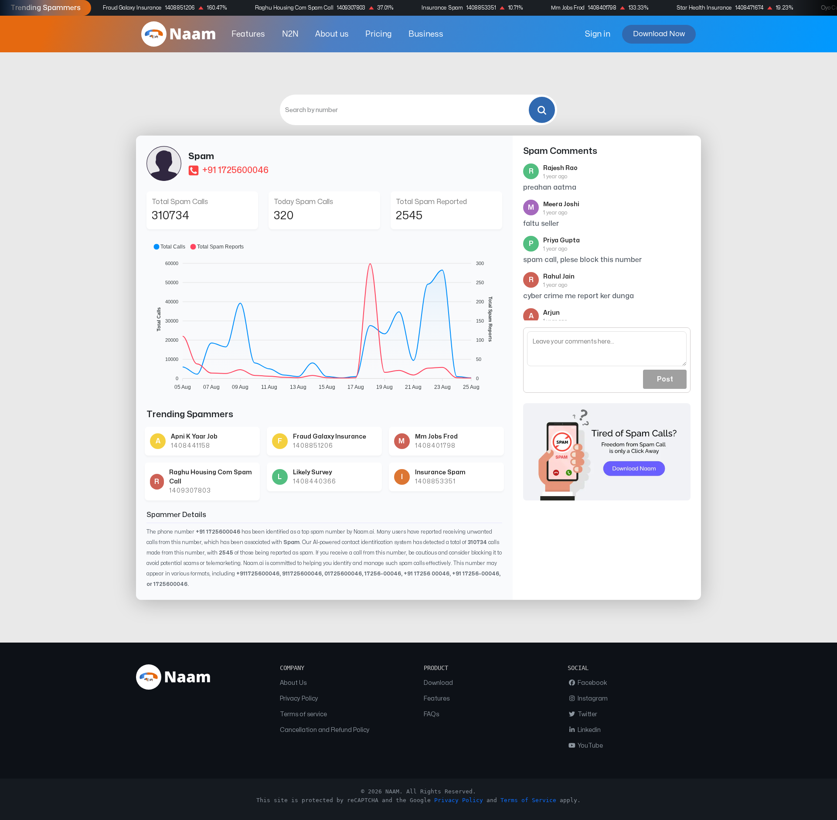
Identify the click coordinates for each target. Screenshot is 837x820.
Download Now (659, 33)
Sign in (597, 34)
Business (425, 34)
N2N (290, 34)
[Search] (542, 110)
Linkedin (588, 730)
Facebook (591, 683)
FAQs (431, 714)
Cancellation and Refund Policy (325, 730)
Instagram (592, 698)
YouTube (589, 746)
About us (332, 34)
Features (248, 34)
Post (665, 379)
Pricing (378, 34)
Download (438, 683)
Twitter (586, 714)
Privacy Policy (299, 698)
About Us (293, 683)
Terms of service (303, 714)
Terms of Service (528, 800)
